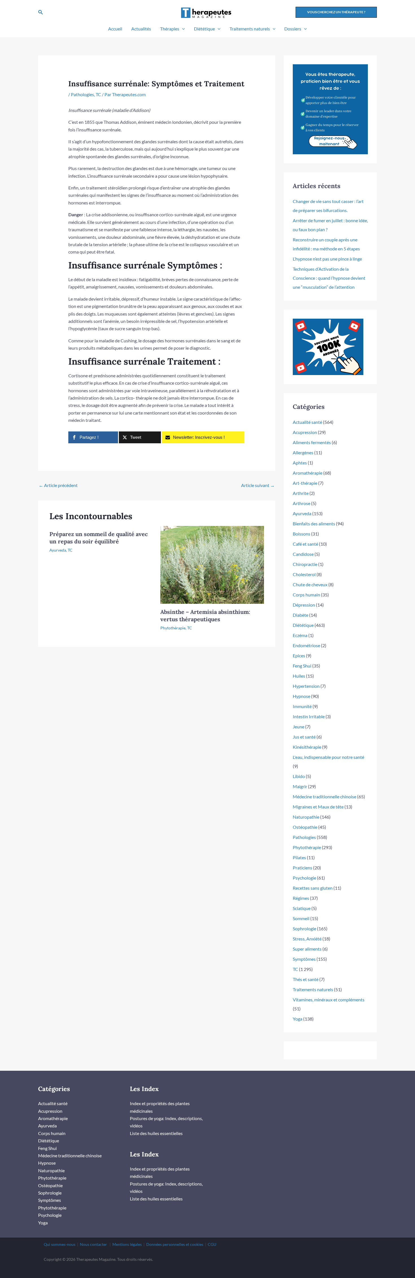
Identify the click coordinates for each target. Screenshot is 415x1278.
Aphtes (300, 462)
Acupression (305, 432)
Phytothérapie (172, 627)
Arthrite (301, 493)
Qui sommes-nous (59, 1244)
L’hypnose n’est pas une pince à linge (327, 258)
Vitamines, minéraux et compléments (328, 999)
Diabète (300, 615)
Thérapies (169, 28)
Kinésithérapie (307, 747)
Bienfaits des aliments (314, 523)
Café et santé (305, 544)
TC (98, 94)
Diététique (204, 28)
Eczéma (300, 635)
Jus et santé (304, 736)
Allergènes (303, 452)
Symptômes (304, 959)
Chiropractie (305, 564)
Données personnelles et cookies (174, 1244)
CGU (212, 1244)
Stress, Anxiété (307, 938)
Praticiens (302, 867)
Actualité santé (307, 422)
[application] (182, 29)
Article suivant (258, 485)
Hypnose (301, 696)
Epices (299, 655)
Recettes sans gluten (313, 888)
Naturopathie (306, 816)
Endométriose (306, 645)
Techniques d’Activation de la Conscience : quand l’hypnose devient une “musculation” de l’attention (329, 278)
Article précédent (58, 485)
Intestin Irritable (309, 716)
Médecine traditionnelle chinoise (324, 796)
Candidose (303, 554)
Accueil (115, 28)
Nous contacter (93, 1244)
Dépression (304, 604)
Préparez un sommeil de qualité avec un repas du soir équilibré (98, 537)
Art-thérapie (305, 483)
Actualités (141, 28)
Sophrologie (304, 928)
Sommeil (301, 918)
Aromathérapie (307, 472)
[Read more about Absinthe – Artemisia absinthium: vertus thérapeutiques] (212, 564)
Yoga (297, 1018)
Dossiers (292, 28)
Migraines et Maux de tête (318, 806)
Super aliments (307, 948)
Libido (299, 776)
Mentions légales (127, 1244)
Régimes (301, 898)
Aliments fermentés (312, 442)
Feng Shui (302, 665)
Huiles (299, 675)
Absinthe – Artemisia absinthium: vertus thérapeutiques (205, 615)
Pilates (299, 857)
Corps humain (306, 594)
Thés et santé (305, 979)
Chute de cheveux (310, 584)
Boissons (301, 533)
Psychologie (304, 877)
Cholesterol (304, 574)
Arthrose (301, 503)
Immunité (302, 706)
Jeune (298, 726)
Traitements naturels (250, 28)
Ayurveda (57, 550)
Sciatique (302, 908)
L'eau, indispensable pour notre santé (328, 757)
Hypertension (306, 686)
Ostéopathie (305, 827)
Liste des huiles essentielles (156, 1133)
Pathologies (82, 94)
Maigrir (300, 786)
